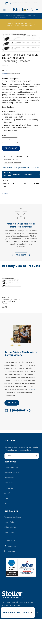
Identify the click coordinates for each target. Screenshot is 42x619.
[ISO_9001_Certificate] (21, 567)
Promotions (8, 483)
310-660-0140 (14, 605)
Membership (9, 478)
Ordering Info (9, 532)
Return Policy (9, 522)
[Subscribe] (36, 456)
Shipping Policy (10, 527)
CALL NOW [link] (12, 403)
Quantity (4, 135)
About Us (7, 493)
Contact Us (8, 488)
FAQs (6, 503)
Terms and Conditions (12, 517)
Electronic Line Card (11, 468)
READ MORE (21, 255)
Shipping (4, 73)
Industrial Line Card (11, 473)
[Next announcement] (37, 24)
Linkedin (11, 551)
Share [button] (6, 193)
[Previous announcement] (4, 24)
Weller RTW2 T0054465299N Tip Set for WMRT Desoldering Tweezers (11, 300)
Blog (6, 498)
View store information (12, 163)
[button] (4, 9)
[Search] (31, 9)
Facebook (12, 546)
